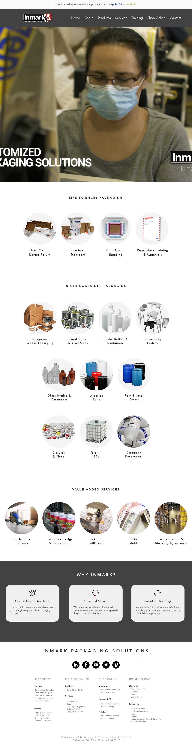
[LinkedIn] (76, 665)
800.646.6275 (124, 737)
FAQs (132, 714)
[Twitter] (106, 665)
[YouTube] (96, 665)
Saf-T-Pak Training (107, 706)
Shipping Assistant (42, 718)
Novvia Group (136, 697)
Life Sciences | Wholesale (110, 704)
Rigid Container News (139, 711)
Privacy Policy (109, 737)
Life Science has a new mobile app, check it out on (83, 4)
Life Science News (137, 708)
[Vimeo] (116, 665)
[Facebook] (86, 665)
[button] (89, 18)
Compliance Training (43, 720)
